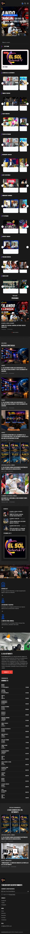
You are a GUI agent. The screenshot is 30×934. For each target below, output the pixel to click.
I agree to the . (9, 894)
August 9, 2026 (4, 373)
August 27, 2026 (13, 512)
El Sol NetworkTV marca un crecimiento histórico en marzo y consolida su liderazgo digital (14, 468)
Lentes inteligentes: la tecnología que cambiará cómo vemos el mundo (17, 529)
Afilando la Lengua (5, 323)
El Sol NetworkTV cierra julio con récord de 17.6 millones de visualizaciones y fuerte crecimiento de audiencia (14, 369)
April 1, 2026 (3, 471)
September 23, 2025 (5, 866)
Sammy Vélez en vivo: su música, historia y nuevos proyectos (13, 326)
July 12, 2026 (4, 440)
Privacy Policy (12, 894)
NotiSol (9, 465)
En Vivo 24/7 (4, 589)
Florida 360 (16, 518)
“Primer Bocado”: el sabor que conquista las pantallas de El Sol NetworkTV (14, 863)
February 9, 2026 (4, 502)
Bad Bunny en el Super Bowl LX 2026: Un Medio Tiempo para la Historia (14, 499)
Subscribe (28, 891)
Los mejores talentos (7, 605)
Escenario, (12, 518)
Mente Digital (17, 526)
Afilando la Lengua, (14, 511)
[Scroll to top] (27, 931)
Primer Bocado (8, 860)
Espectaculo (4, 465)
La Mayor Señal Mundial (7, 621)
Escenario (12, 323)
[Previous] (2, 83)
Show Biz (3, 365)
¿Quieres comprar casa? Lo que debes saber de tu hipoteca (17, 522)
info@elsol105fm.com (6, 926)
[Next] (27, 83)
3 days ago (3, 329)
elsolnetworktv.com (5, 932)
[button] (28, 3)
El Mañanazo (4, 496)
